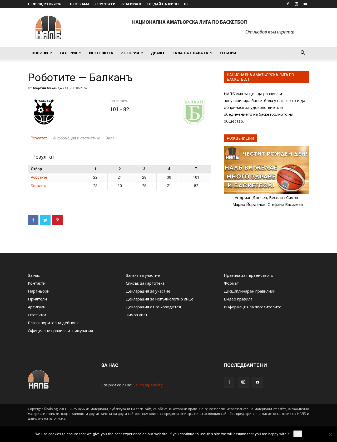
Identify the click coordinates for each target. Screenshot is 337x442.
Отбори (228, 52)
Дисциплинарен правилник (249, 291)
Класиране (131, 4)
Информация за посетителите (252, 306)
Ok (297, 434)
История (130, 52)
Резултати (105, 4)
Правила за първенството (248, 275)
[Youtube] (305, 4)
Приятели (37, 299)
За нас (34, 275)
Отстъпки (37, 314)
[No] (330, 434)
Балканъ (38, 186)
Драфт (158, 52)
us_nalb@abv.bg (148, 384)
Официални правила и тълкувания (60, 330)
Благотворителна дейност (53, 322)
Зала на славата (190, 52)
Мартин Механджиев (50, 88)
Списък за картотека (145, 283)
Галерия (68, 52)
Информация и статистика (76, 138)
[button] (302, 53)
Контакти (37, 283)
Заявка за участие (143, 275)
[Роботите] (61, 112)
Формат (231, 283)
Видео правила (238, 299)
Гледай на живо (163, 4)
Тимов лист (136, 314)
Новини (40, 52)
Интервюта (101, 52)
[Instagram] (296, 4)
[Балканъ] (178, 112)
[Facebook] (288, 4)
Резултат (39, 138)
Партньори (38, 291)
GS (186, 4)
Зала (110, 138)
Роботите (39, 177)
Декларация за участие (148, 291)
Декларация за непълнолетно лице (160, 299)
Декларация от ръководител (153, 306)
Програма (80, 4)
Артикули (37, 306)
